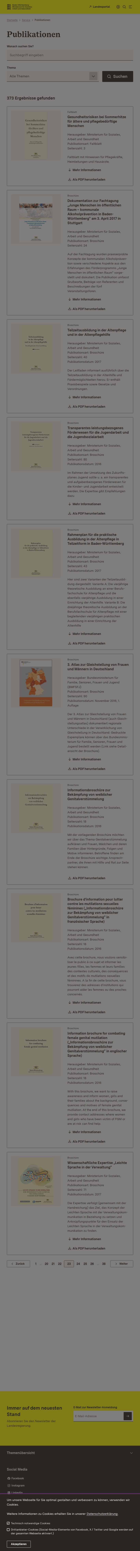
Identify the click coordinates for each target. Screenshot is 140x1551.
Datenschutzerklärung (102, 1513)
